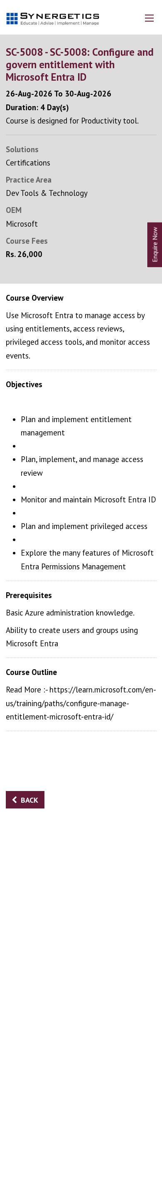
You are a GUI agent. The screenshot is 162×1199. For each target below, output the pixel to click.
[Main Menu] (149, 18)
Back (29, 800)
